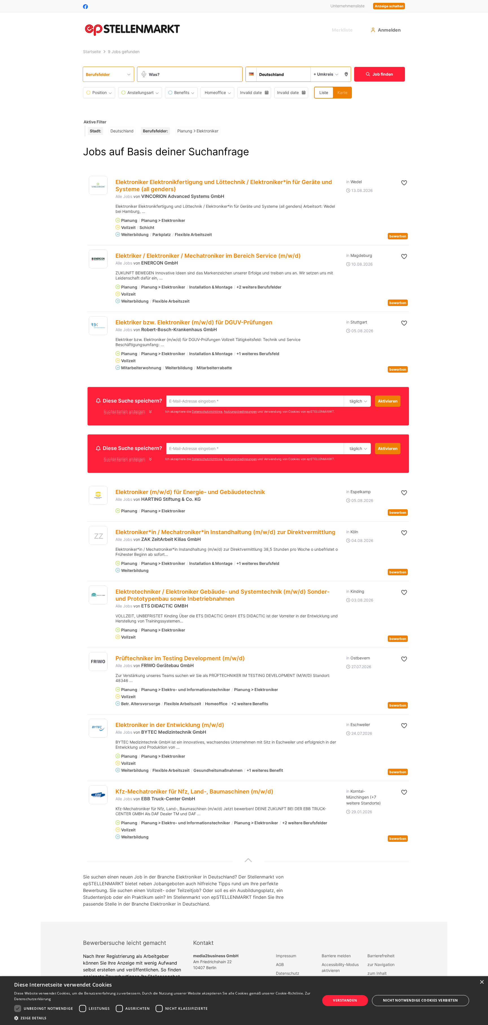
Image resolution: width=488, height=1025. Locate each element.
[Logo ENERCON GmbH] (98, 259)
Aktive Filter (95, 121)
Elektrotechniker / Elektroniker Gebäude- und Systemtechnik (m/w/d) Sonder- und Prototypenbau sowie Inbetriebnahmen (223, 597)
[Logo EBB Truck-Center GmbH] (98, 796)
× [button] (482, 982)
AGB (280, 966)
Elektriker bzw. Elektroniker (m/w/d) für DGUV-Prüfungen (194, 322)
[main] (244, 484)
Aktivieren (388, 401)
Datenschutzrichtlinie (207, 412)
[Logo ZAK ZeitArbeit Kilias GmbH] (98, 538)
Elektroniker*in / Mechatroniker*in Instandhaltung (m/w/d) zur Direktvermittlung (226, 533)
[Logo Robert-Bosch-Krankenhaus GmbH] (98, 325)
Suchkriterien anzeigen (124, 413)
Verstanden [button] (345, 1000)
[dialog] (244, 1000)
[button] (346, 74)
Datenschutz (287, 974)
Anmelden (389, 30)
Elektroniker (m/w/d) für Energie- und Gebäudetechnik (190, 493)
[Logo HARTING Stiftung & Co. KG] (98, 497)
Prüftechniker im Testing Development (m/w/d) (180, 660)
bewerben (397, 236)
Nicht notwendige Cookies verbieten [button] (420, 1000)
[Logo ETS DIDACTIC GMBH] (98, 596)
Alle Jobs (124, 196)
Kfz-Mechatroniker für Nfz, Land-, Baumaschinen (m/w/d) (194, 793)
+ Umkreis (323, 74)
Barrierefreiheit (381, 957)
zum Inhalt (377, 974)
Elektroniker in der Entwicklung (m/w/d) (170, 726)
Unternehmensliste (347, 6)
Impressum (286, 957)
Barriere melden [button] (336, 957)
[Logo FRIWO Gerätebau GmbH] (98, 663)
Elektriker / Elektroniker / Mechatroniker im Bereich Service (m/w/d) (208, 255)
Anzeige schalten (389, 6)
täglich (355, 401)
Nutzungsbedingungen (240, 412)
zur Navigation (381, 966)
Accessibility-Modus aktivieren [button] (340, 969)
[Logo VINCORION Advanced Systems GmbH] (98, 185)
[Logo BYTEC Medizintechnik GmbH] (98, 730)
